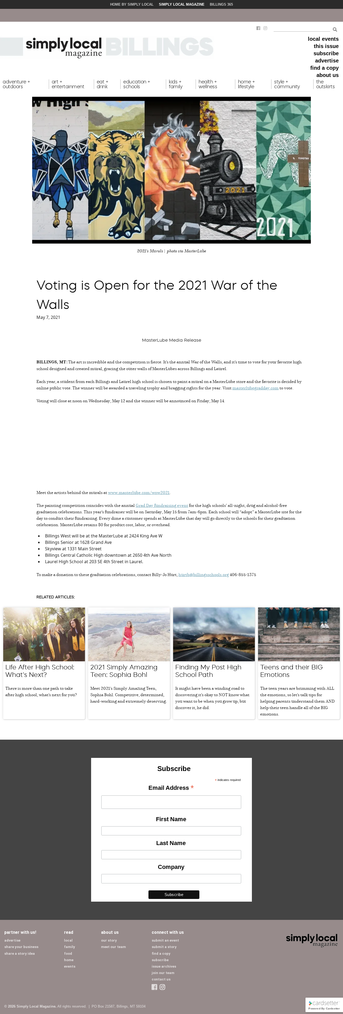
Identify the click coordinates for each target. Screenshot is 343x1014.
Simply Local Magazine (181, 4)
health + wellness (208, 84)
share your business (21, 947)
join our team (163, 973)
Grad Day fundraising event (162, 505)
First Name (171, 819)
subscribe (326, 53)
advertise (327, 61)
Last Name (171, 843)
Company (171, 867)
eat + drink (103, 84)
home (68, 960)
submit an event (165, 940)
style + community (287, 84)
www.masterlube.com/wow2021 (139, 492)
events (69, 966)
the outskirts (325, 84)
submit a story (164, 947)
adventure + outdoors (16, 84)
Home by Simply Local (132, 4)
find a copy (324, 68)
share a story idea (19, 954)
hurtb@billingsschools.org (203, 574)
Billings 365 (221, 4)
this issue (326, 46)
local (68, 940)
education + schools (136, 84)
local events (323, 39)
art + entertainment (68, 84)
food (68, 954)
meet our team (113, 947)
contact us (161, 979)
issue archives (164, 966)
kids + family (175, 84)
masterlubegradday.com (255, 388)
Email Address (171, 788)
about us (327, 75)
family (69, 947)
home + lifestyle (246, 84)
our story (109, 940)
